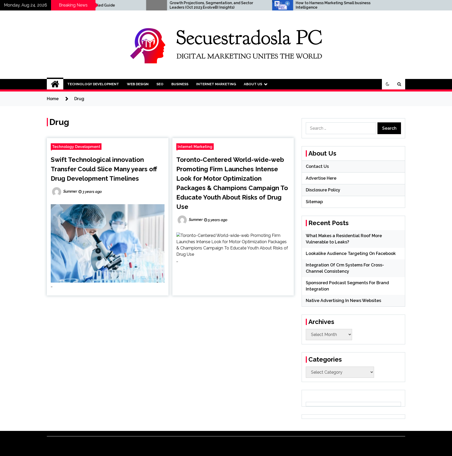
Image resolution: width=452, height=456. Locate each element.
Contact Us (317, 166)
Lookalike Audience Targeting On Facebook (351, 253)
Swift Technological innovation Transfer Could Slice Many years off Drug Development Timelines (104, 169)
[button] (387, 84)
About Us (253, 84)
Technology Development (93, 84)
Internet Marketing (216, 84)
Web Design (138, 84)
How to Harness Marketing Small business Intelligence (310, 5)
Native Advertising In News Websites (343, 300)
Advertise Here (321, 178)
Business (179, 84)
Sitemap (314, 201)
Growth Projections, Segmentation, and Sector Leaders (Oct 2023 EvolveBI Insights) (189, 5)
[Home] (55, 84)
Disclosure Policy (323, 189)
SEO (159, 84)
